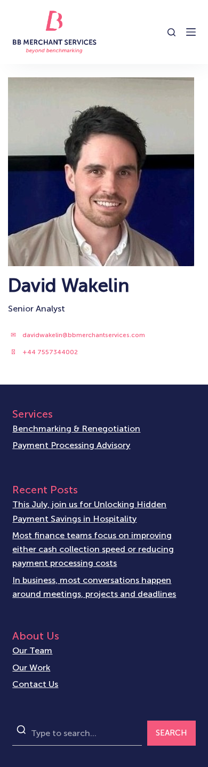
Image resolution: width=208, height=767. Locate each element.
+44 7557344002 (50, 352)
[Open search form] (171, 32)
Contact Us (35, 684)
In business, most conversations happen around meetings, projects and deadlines (94, 587)
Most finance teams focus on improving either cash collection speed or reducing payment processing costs (93, 549)
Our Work (31, 667)
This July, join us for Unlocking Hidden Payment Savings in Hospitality (89, 511)
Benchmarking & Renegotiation (76, 429)
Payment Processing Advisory (71, 445)
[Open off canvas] (191, 32)
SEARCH (171, 733)
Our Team (32, 650)
